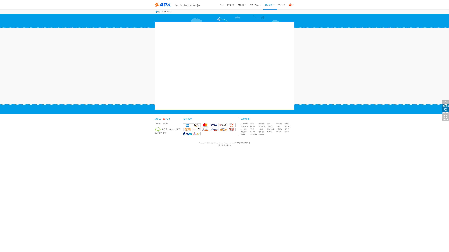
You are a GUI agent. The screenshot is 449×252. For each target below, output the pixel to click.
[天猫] (196, 129)
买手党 (252, 129)
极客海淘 (261, 124)
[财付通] (222, 129)
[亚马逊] (196, 125)
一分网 (278, 126)
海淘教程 (252, 126)
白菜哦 (261, 129)
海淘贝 (269, 124)
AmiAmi (278, 132)
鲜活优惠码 (253, 134)
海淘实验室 (270, 129)
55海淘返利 (244, 124)
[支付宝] (205, 129)
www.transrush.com (217, 143)
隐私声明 (228, 145)
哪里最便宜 (288, 126)
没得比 (252, 124)
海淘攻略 (252, 132)
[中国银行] (222, 125)
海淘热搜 (261, 134)
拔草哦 (287, 132)
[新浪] (164, 119)
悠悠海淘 (244, 129)
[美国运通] (187, 125)
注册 (283, 4)
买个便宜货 (262, 126)
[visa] (214, 125)
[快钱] (231, 129)
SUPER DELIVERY (271, 132)
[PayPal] (187, 133)
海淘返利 (244, 132)
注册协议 (220, 145)
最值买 (243, 134)
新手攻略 (268, 5)
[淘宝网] (187, 129)
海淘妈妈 (279, 124)
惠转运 (241, 5)
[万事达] (205, 125)
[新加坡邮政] (214, 129)
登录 (278, 4)
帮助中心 (167, 12)
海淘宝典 (270, 126)
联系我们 (165, 124)
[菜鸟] (231, 125)
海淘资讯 (261, 132)
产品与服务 (254, 5)
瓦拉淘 (287, 124)
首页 (222, 5)
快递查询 (279, 129)
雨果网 (287, 129)
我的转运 (231, 5)
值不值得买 (244, 126)
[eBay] (196, 133)
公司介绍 (158, 124)
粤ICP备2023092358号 (242, 143)
